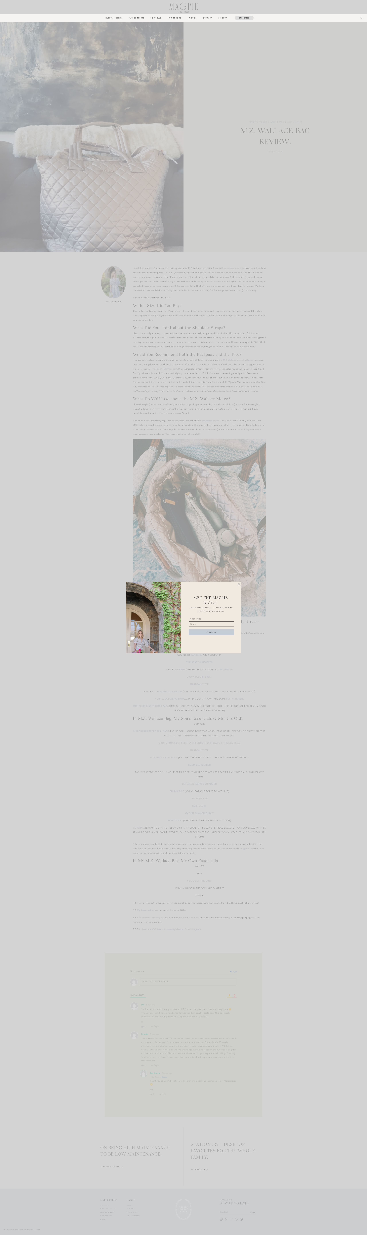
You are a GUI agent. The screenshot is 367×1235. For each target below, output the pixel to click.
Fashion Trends (136, 18)
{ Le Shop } (223, 18)
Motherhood (174, 18)
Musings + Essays (114, 18)
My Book (192, 18)
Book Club (156, 18)
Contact (207, 18)
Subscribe (244, 18)
